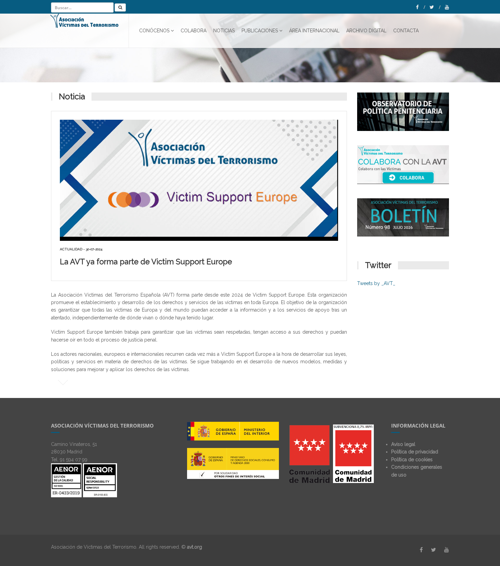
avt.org (194, 547)
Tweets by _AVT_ (376, 283)
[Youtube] (447, 7)
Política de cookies (412, 459)
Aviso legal (403, 444)
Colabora (193, 30)
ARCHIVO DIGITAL (366, 30)
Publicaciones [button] (259, 30)
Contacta (406, 30)
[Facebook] (420, 7)
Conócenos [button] (154, 30)
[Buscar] (120, 7)
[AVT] (89, 31)
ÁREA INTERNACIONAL (314, 30)
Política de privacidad (414, 451)
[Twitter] (435, 7)
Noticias (224, 30)
